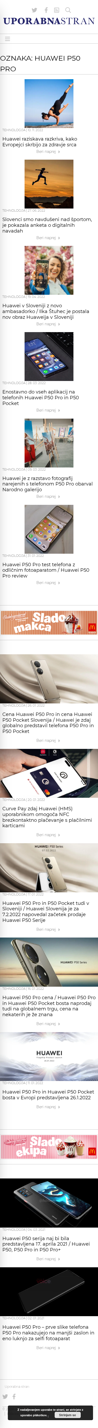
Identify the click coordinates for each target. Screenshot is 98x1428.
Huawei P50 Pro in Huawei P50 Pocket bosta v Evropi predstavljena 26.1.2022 (48, 1095)
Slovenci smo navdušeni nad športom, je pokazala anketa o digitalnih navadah (47, 225)
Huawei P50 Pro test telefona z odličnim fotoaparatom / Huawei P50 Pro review (45, 570)
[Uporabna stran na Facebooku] (46, 10)
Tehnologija (13, 130)
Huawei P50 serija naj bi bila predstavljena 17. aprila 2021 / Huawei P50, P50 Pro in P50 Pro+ (46, 1244)
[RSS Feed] (57, 10)
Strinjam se (67, 1415)
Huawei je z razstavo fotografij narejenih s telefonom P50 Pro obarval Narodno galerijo (47, 484)
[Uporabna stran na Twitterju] (34, 10)
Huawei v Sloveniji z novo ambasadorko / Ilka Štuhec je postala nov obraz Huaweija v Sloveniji (45, 311)
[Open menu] (7, 38)
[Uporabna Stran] (49, 21)
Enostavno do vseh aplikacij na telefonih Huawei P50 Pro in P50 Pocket (40, 397)
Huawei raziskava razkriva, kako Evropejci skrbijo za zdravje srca (39, 142)
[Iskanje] (68, 10)
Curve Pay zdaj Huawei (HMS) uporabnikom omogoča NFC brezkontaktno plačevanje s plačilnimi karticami (47, 817)
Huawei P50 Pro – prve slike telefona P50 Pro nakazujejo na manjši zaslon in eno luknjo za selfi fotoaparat (48, 1333)
